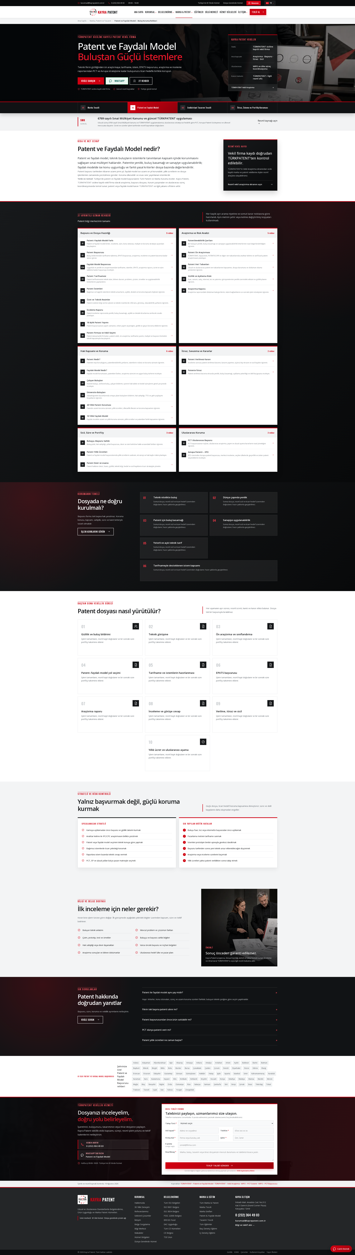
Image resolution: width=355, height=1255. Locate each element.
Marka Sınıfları (206, 1211)
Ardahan (218, 1063)
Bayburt (136, 1068)
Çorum (217, 1068)
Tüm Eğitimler (206, 1224)
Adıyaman (146, 1063)
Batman (264, 1063)
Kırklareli (193, 1079)
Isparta (227, 1073)
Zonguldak (189, 1090)
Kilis (174, 1079)
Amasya (189, 1063)
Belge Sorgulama (142, 1224)
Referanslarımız (141, 1211)
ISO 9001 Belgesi (171, 1207)
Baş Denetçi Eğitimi (208, 1228)
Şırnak (241, 1084)
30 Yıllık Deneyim (142, 1207)
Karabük (271, 1073)
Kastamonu (155, 1079)
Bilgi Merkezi (140, 1228)
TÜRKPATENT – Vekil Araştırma (227, 1183)
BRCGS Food (169, 1220)
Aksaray (179, 1063)
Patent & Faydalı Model (210, 1215)
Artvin (228, 1063)
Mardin (260, 1079)
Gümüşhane (190, 1073)
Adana (135, 1063)
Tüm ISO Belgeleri (172, 1203)
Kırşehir (204, 1079)
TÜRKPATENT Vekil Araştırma (242, 87)
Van (162, 1090)
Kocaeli (213, 1079)
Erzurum (147, 1073)
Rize (189, 1084)
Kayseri (167, 1079)
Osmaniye (180, 1084)
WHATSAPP (120, 81)
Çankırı (207, 1068)
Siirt (226, 1084)
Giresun (179, 1073)
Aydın (236, 1063)
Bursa (187, 1068)
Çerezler (244, 1252)
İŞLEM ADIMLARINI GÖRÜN (93, 531)
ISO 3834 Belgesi (171, 1211)
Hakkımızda (140, 1203)
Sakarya (197, 1084)
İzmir (246, 1073)
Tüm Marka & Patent (209, 1203)
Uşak (155, 1090)
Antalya (208, 1063)
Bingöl (154, 1068)
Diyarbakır (236, 1068)
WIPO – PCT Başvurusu (267, 1183)
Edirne (255, 1068)
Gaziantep (168, 1073)
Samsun (207, 1084)
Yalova (170, 1090)
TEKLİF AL (256, 12)
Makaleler (255, 3)
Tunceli (146, 1090)
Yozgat (179, 1090)
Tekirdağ (259, 1084)
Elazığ (264, 1068)
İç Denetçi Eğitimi (207, 1233)
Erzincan (136, 1073)
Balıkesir (245, 1063)
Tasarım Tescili (206, 1220)
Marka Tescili (205, 1207)
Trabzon (136, 1090)
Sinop (233, 1084)
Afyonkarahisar (160, 1063)
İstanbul (237, 1073)
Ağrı (171, 1063)
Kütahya (232, 1079)
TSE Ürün (168, 1237)
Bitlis (162, 1068)
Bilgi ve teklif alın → (245, 1225)
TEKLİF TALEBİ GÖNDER (217, 1165)
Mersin (269, 1079)
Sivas (250, 1084)
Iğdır (219, 1073)
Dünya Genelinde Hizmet (233, 3)
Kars (146, 1079)
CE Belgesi (168, 1233)
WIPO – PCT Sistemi (249, 1183)
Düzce (246, 1068)
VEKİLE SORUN (87, 1019)
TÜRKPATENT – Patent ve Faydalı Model (197, 1183)
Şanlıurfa (217, 1084)
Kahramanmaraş (257, 1073)
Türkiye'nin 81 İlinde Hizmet (209, 3)
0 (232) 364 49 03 (118, 3)
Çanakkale (197, 1068)
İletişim (138, 1220)
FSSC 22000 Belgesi (173, 1215)
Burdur (178, 1068)
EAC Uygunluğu (170, 1224)
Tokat (268, 1084)
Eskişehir (157, 1073)
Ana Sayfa (82, 21)
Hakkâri (202, 1073)
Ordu (170, 1084)
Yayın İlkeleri (272, 1252)
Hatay (211, 1073)
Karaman (136, 1079)
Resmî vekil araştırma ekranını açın (245, 184)
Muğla (135, 1084)
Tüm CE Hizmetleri (172, 1228)
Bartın (255, 1063)
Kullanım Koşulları (257, 1252)
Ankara (199, 1063)
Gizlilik (229, 1252)
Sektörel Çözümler (143, 1215)
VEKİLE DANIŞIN (88, 81)
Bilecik (145, 1068)
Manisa (251, 1079)
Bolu (170, 1068)
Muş (143, 1084)
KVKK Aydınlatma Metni (245, 1171)
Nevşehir (152, 1084)
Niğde (161, 1084)
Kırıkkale (183, 1079)
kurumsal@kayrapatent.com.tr (92, 3)
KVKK (236, 1252)
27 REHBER (144, 81)
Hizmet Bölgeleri (142, 1237)
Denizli (226, 1068)
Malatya (242, 1079)
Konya (222, 1079)
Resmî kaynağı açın (267, 120)
